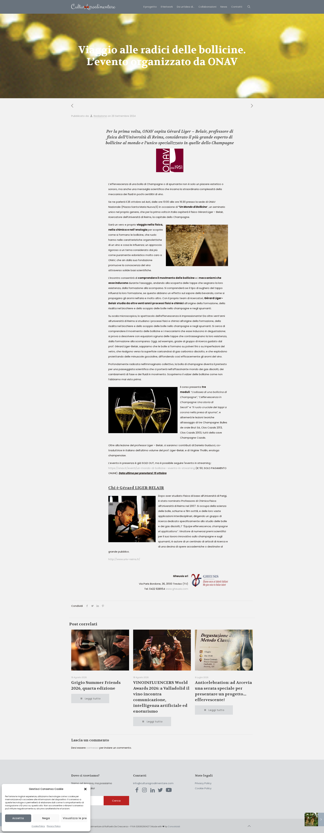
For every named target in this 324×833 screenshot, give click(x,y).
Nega (46, 818)
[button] (85, 789)
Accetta (18, 818)
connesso (92, 747)
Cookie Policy (38, 826)
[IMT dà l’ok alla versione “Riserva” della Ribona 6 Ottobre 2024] (314, 819)
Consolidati (174, 826)
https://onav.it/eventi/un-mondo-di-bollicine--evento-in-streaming (151, 468)
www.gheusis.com (177, 589)
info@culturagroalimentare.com (153, 783)
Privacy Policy (54, 826)
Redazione (100, 116)
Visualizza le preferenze (75, 818)
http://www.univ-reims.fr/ (124, 559)
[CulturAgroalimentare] (93, 7)
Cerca (116, 800)
